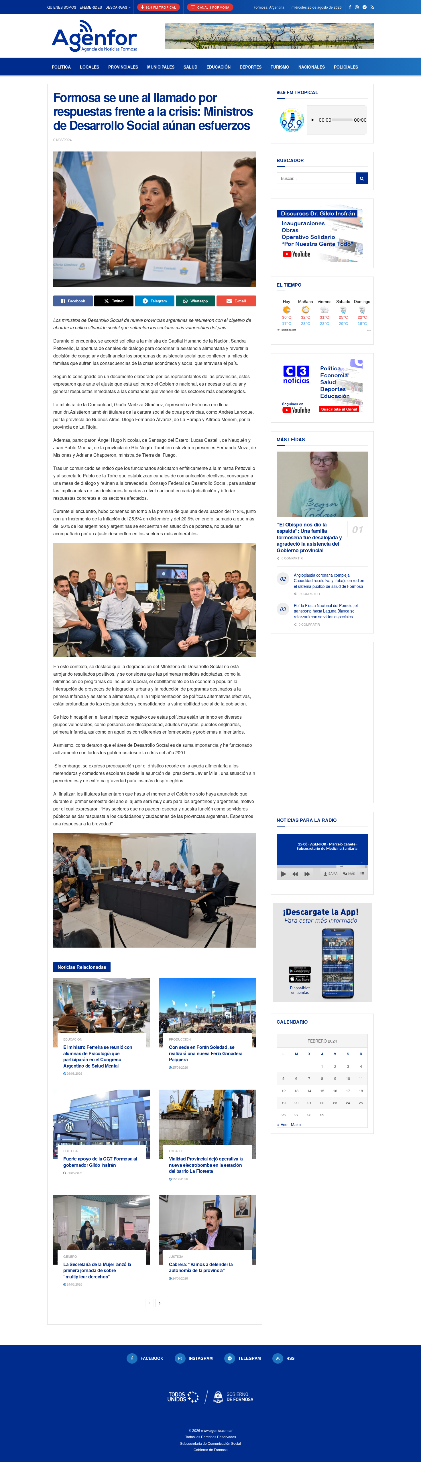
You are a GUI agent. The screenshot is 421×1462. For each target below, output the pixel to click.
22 (322, 1102)
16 (335, 1090)
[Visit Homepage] (94, 36)
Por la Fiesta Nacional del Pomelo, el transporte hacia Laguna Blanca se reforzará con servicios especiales (326, 610)
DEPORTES (250, 67)
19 (284, 1102)
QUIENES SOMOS (61, 7)
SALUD (190, 67)
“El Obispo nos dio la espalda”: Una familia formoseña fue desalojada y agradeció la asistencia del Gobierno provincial (309, 537)
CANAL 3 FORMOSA (212, 7)
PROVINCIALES (123, 67)
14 (309, 1090)
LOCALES (89, 67)
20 (296, 1102)
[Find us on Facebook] (350, 7)
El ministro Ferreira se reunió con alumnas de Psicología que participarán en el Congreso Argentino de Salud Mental (97, 1056)
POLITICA (61, 67)
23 (335, 1102)
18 (361, 1090)
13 (296, 1090)
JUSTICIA (176, 1256)
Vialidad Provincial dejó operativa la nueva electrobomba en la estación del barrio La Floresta (206, 1164)
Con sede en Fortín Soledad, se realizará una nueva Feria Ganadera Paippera (206, 1053)
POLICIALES (346, 67)
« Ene (282, 1124)
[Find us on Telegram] (365, 7)
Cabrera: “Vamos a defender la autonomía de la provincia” (201, 1267)
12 (284, 1090)
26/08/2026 (74, 1073)
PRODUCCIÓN (180, 1039)
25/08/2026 (180, 1067)
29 (322, 1114)
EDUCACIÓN (218, 67)
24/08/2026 (74, 1172)
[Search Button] (362, 178)
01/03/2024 (62, 139)
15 (322, 1090)
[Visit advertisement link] (269, 36)
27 (296, 1114)
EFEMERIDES (91, 7)
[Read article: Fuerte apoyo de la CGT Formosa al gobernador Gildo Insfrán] (101, 1124)
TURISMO (280, 67)
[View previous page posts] (149, 1303)
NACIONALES (311, 67)
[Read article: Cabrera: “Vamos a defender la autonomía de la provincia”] (207, 1229)
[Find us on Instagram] (357, 7)
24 (348, 1102)
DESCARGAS (116, 7)
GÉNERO (70, 1256)
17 (348, 1090)
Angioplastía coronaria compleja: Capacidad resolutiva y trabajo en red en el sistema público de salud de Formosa (329, 580)
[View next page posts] (160, 1303)
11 (361, 1078)
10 (348, 1078)
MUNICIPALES (160, 67)
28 (309, 1114)
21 (309, 1102)
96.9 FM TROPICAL (160, 7)
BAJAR (333, 874)
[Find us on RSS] (372, 7)
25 (361, 1102)
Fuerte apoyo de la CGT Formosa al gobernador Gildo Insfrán (100, 1161)
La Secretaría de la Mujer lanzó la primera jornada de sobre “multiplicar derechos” (97, 1270)
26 (284, 1114)
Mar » (296, 1124)
